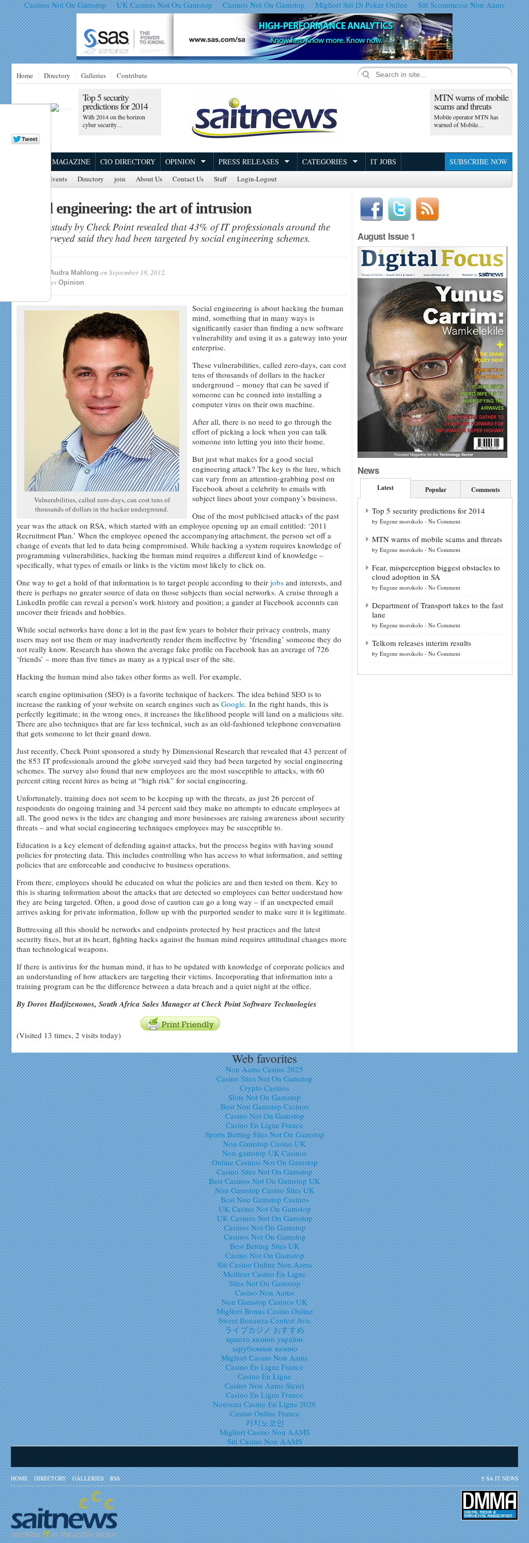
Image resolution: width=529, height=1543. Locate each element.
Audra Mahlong (74, 272)
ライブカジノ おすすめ (264, 1329)
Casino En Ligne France (264, 1125)
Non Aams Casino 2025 (264, 1069)
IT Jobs (383, 161)
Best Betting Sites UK (265, 1246)
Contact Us (188, 179)
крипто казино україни (264, 1339)
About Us (149, 179)
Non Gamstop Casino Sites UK (265, 1190)
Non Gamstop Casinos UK (264, 1302)
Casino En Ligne (264, 1376)
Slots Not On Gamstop (264, 1097)
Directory (57, 76)
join (120, 179)
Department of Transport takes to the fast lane (437, 610)
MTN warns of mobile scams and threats (471, 101)
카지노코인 (264, 1422)
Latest (385, 487)
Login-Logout (257, 179)
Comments (485, 489)
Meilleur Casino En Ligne (264, 1274)
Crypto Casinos (264, 1088)
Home (25, 76)
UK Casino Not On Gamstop (265, 1208)
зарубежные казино (265, 1348)
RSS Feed (427, 209)
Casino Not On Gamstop (264, 1115)
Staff (220, 179)
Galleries (93, 76)
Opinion (180, 161)
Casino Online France (265, 1413)
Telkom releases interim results (421, 643)
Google (233, 704)
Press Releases (249, 161)
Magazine (71, 161)
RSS (115, 1478)
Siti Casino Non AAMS (264, 1441)
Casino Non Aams (264, 1292)
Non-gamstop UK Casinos (264, 1153)
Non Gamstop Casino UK (264, 1143)
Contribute (132, 76)
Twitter (399, 209)
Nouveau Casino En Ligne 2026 (264, 1404)
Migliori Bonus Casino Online (264, 1311)
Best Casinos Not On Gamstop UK (264, 1181)
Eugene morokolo (401, 521)
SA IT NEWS (499, 1478)
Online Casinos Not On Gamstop (265, 1162)
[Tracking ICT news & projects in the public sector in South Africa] (264, 118)
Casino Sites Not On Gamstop (264, 1078)
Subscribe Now (478, 161)
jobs (277, 582)
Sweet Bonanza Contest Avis (265, 1320)
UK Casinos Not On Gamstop (265, 1218)
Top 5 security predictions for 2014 (115, 101)
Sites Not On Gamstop (265, 1283)
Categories (324, 161)
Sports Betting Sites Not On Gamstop (264, 1134)
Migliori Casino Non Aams (264, 1357)
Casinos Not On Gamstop (265, 1227)
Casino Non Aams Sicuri (264, 1385)
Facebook (371, 209)
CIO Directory (127, 161)
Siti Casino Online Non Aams (264, 1264)
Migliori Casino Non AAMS (265, 1432)
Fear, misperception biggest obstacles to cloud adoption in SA (436, 572)
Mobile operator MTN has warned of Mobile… (466, 121)
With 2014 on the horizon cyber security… (114, 121)
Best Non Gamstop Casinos (265, 1106)
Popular (435, 489)
